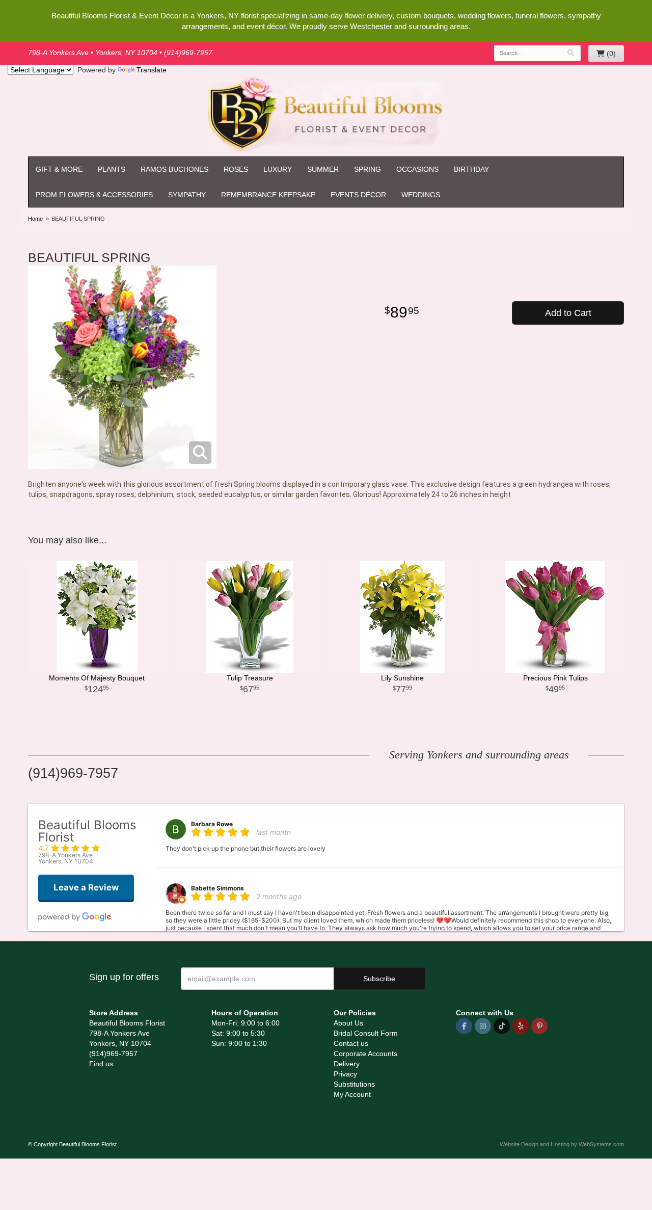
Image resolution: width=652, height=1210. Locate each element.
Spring (367, 169)
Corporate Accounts (365, 1053)
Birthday (471, 169)
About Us (348, 1023)
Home (35, 219)
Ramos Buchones (174, 169)
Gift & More (59, 169)
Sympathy (187, 195)
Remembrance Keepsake (268, 195)
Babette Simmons (217, 888)
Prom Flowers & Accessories (94, 195)
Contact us (351, 1043)
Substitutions (354, 1084)
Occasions (417, 169)
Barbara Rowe (212, 824)
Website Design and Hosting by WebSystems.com (562, 1144)
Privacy (345, 1074)
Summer (323, 169)
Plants (111, 169)
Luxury (277, 169)
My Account (352, 1094)
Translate (152, 70)
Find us (101, 1064)
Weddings (420, 195)
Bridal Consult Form (366, 1033)
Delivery (347, 1064)
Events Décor (358, 195)
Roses (236, 169)
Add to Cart (568, 313)
